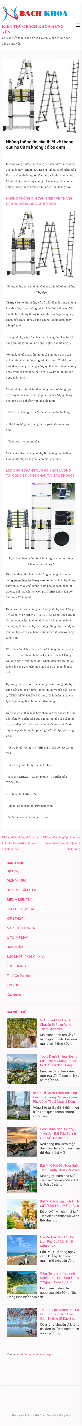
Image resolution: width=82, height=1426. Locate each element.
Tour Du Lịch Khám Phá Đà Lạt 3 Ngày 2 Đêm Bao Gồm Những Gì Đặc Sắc (59, 1314)
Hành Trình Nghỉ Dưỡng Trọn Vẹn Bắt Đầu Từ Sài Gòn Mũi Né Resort (58, 1133)
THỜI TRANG (16, 966)
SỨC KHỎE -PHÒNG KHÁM (26, 957)
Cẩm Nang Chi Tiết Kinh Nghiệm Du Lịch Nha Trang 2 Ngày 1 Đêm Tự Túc (59, 1277)
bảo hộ (15, 632)
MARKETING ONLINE (22, 928)
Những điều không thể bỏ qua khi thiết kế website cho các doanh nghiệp (20, 843)
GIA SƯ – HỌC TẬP (21, 909)
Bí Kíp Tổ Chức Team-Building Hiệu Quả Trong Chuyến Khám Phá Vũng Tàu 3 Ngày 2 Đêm (55, 1097)
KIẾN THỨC (15, 919)
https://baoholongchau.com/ (33, 817)
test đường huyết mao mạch (36, 1354)
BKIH (44, 128)
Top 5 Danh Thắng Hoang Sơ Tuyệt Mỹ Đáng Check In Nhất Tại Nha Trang (58, 1060)
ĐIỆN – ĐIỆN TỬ (18, 900)
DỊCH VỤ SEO (16, 881)
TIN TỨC (13, 985)
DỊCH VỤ (13, 871)
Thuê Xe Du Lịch (19, 976)
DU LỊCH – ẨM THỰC (22, 890)
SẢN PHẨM (57, 128)
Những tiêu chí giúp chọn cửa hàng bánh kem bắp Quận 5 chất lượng (61, 843)
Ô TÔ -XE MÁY (17, 938)
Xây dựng (14, 995)
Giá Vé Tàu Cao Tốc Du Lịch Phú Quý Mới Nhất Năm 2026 (57, 1241)
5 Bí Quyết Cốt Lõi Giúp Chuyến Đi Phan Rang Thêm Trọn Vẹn (57, 1024)
